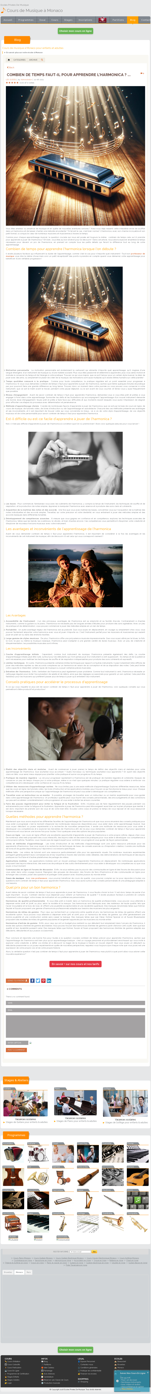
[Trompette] (138, 1232)
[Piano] (38, 1232)
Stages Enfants (13, 1377)
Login (9, 1383)
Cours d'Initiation (13, 1361)
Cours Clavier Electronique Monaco (102, 1258)
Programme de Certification (18, 1374)
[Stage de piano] (75, 1114)
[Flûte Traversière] (113, 1185)
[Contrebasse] (13, 1185)
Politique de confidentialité (90, 1371)
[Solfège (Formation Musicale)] (88, 1232)
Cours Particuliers (14, 1368)
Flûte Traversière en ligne (76, 1265)
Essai (43, 20)
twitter (38, 981)
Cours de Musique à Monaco (35, 10)
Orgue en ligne (100, 1260)
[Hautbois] (113, 1208)
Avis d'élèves (49, 1374)
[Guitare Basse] (13, 1208)
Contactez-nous (86, 1364)
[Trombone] (113, 1232)
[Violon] (38, 1239)
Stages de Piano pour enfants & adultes (76, 1121)
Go (94, 1252)
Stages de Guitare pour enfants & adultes (26, 1122)
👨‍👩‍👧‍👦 (6, 1364)
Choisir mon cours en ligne (75, 31)
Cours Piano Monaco (22, 1258)
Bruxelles (121, 1364)
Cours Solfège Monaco (129, 1258)
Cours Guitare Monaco (43, 1258)
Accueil (8, 20)
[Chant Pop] (88, 1162)
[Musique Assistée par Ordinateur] (138, 1208)
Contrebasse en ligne (23, 1260)
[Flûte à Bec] (88, 1185)
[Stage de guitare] (25, 1115)
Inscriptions (85, 20)
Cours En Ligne (13, 1371)
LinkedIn (49, 981)
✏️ (6, 1361)
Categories (19, 60)
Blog (133, 20)
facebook (32, 981)
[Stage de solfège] (125, 1116)
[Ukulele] (13, 1239)
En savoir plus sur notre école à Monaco (24, 52)
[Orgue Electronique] (13, 1232)
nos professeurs (39, 878)
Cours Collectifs (13, 1364)
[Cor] (38, 1185)
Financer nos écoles (88, 1374)
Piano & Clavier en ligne (57, 1263)
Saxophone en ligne (43, 1260)
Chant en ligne (132, 1260)
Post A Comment (16, 1050)
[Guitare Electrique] (38, 1208)
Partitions (118, 20)
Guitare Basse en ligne (137, 1263)
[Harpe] (88, 1208)
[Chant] (63, 1162)
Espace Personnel (87, 1361)
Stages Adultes (13, 1380)
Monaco (120, 1368)
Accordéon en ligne (82, 1260)
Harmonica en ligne (63, 1260)
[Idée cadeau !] (102, 20)
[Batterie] (38, 1162)
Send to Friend (16, 981)
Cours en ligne (54, 21)
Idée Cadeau (49, 1368)
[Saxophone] (63, 1232)
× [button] (148, 1372)
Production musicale (52, 1383)
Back (11, 67)
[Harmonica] (63, 1208)
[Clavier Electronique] (138, 1162)
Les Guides (11, 80)
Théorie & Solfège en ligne (16, 1263)
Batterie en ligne (116, 1260)
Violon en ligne (37, 1263)
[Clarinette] (113, 1162)
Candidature (48, 1377)
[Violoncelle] (63, 1239)
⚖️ (79, 1368)
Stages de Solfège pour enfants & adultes (126, 1122)
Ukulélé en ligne (118, 1263)
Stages (68, 20)
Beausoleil (121, 1361)
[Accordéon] (13, 1162)
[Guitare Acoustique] (138, 1185)
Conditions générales (88, 1368)
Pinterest (43, 981)
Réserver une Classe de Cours (56, 1380)
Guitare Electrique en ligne (97, 1263)
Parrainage (48, 1371)
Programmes (26, 20)
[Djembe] (63, 1185)
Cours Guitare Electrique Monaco (70, 1258)
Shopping (84, 1382)
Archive (33, 60)
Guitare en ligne (76, 1263)
